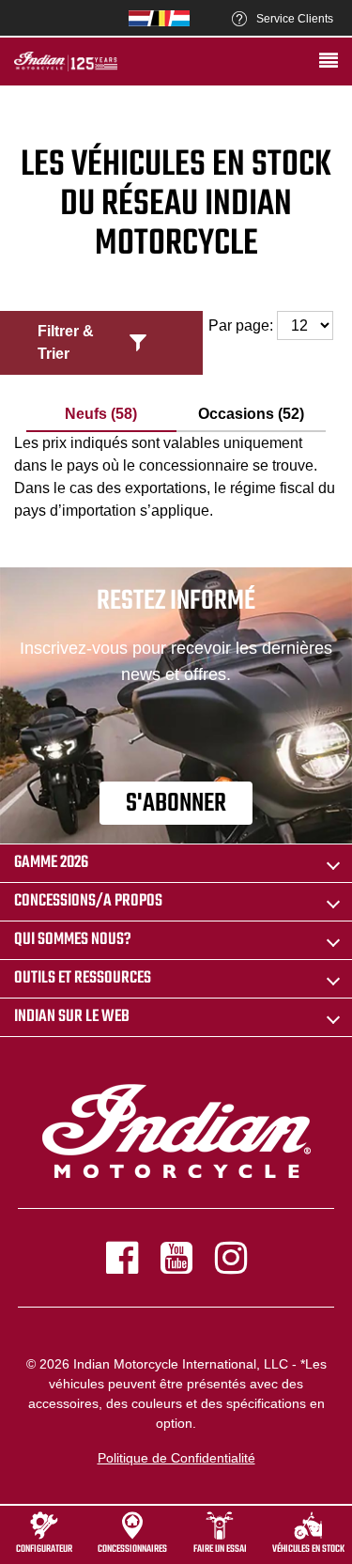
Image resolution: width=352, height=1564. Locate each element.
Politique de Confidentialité (176, 1457)
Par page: (242, 325)
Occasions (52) (251, 414)
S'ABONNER (176, 803)
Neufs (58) (101, 414)
